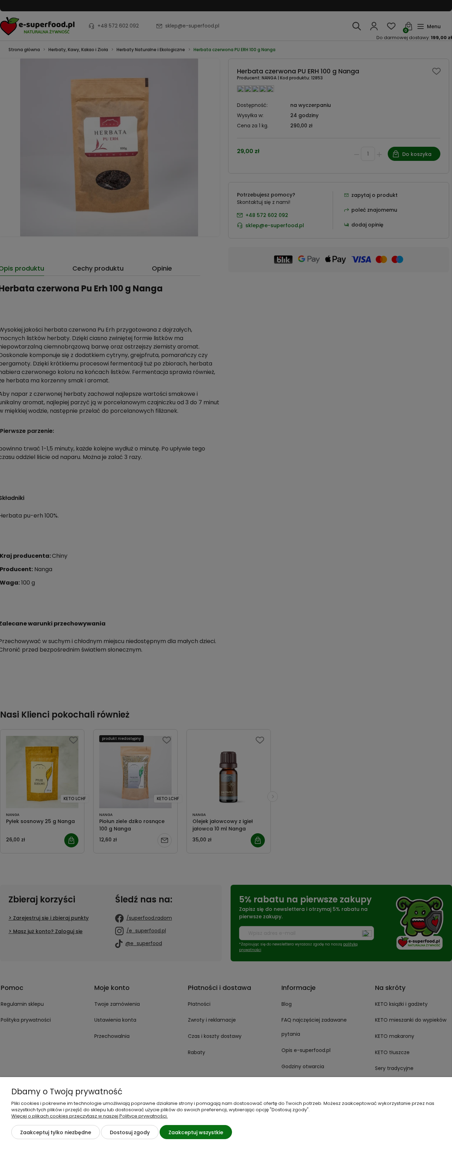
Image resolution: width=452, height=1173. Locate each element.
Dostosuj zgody (130, 1132)
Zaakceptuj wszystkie (195, 1132)
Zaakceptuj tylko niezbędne (55, 1132)
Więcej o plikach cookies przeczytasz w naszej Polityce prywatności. (89, 1116)
